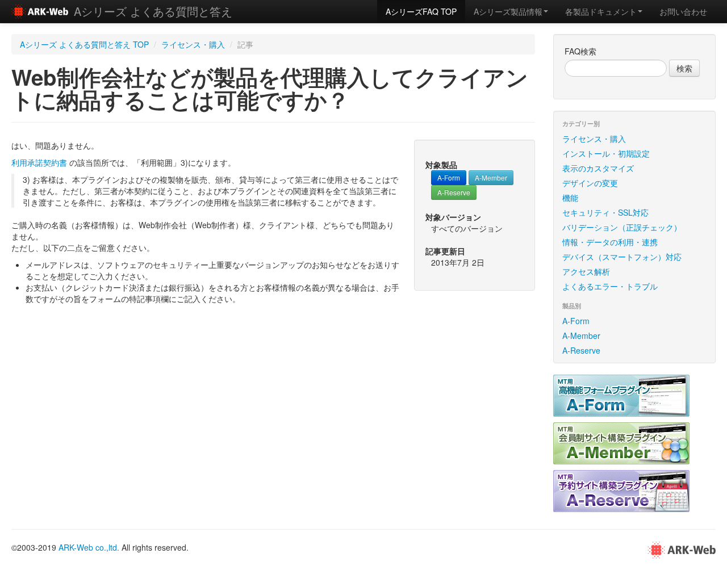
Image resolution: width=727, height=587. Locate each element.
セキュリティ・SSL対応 (605, 212)
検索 (684, 68)
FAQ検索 (580, 51)
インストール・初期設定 (606, 153)
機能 (570, 197)
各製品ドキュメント (601, 11)
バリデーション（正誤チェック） (622, 227)
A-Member (491, 177)
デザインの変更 (590, 182)
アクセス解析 (586, 271)
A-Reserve (453, 192)
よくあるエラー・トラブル (610, 286)
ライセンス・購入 (193, 44)
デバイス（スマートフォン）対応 (622, 256)
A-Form (448, 177)
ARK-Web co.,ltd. (89, 547)
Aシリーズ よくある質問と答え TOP (84, 44)
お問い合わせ (683, 11)
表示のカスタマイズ (598, 168)
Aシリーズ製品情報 (508, 11)
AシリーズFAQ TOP (421, 11)
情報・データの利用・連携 (610, 242)
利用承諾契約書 (39, 162)
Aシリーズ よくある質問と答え (153, 11)
